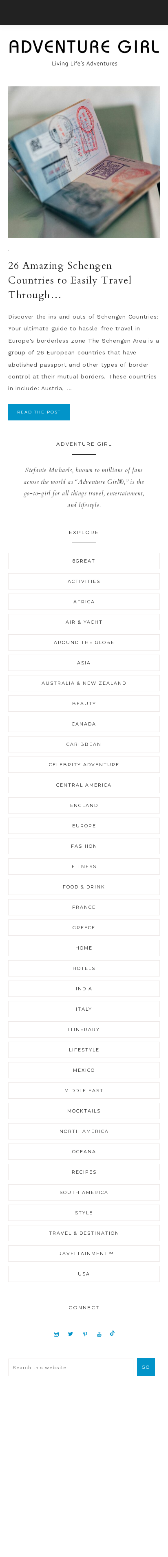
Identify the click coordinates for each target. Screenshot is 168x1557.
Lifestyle (84, 1050)
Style (84, 1213)
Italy (84, 1009)
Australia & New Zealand (84, 683)
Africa (84, 602)
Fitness (84, 866)
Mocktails (84, 1111)
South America (84, 1192)
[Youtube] (99, 1333)
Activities (84, 581)
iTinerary (84, 1029)
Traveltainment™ (84, 1253)
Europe (84, 826)
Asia (84, 663)
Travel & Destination (84, 1233)
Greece (84, 927)
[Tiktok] (112, 1333)
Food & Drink (84, 887)
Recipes (84, 1172)
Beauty (84, 703)
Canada (84, 724)
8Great (84, 561)
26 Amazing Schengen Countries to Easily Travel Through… (70, 280)
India (84, 989)
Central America (84, 785)
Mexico (84, 1070)
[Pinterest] (85, 1333)
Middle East (84, 1090)
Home (84, 948)
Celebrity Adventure (84, 765)
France (84, 907)
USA (84, 1274)
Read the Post (39, 412)
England (84, 805)
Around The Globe (84, 642)
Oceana (84, 1152)
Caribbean (84, 744)
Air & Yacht (84, 622)
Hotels (84, 968)
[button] (84, 12)
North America (84, 1131)
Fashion (84, 846)
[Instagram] (56, 1333)
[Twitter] (70, 1333)
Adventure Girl (84, 53)
